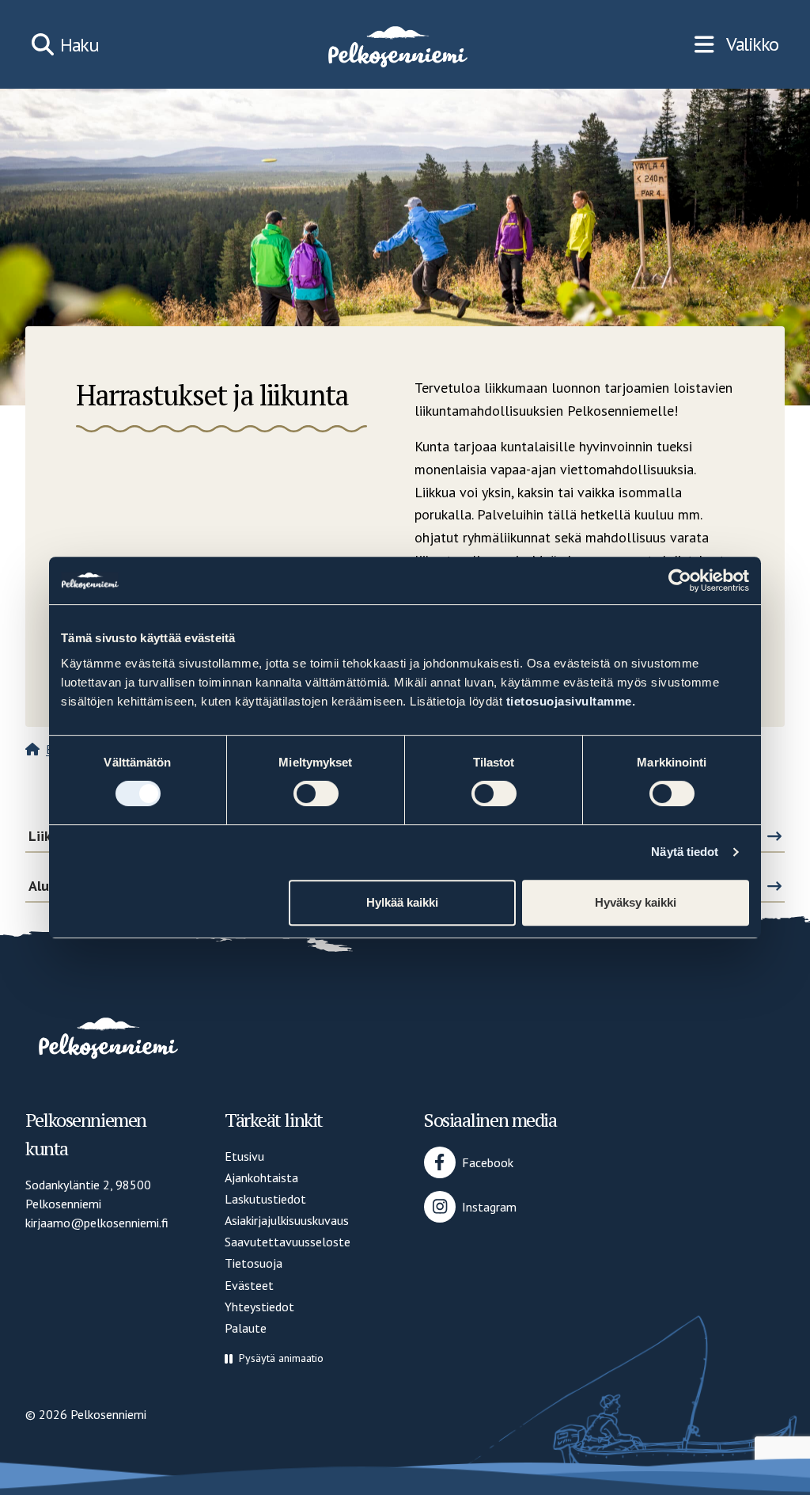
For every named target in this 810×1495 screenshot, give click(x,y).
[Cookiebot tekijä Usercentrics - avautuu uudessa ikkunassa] (680, 580)
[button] (274, 1358)
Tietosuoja (253, 1263)
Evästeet (249, 1285)
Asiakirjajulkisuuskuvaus (287, 1220)
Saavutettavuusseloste (287, 1242)
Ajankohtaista (261, 1177)
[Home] (396, 44)
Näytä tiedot (684, 851)
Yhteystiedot (259, 1306)
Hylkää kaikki (402, 902)
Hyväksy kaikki (635, 902)
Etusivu (244, 1156)
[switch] (316, 793)
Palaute (246, 1328)
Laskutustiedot (265, 1199)
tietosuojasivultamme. (571, 701)
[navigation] (736, 44)
